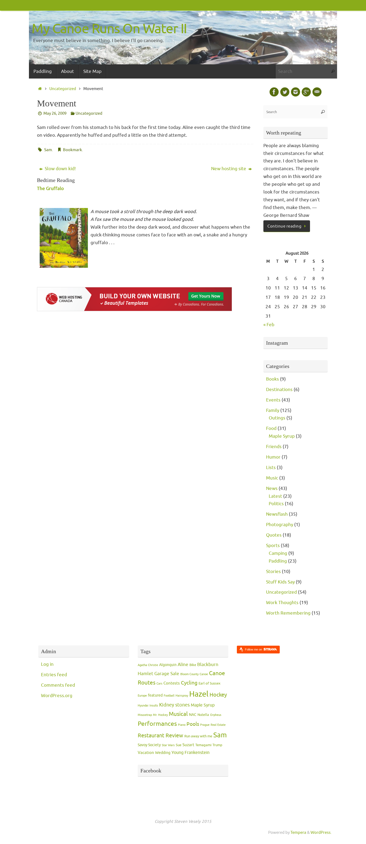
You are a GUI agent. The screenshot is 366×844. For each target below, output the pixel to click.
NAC (192, 714)
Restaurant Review (160, 735)
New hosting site (229, 169)
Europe (142, 695)
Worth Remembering (288, 613)
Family (272, 410)
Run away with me (198, 736)
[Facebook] (274, 91)
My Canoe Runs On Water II (109, 28)
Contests (171, 683)
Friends (274, 446)
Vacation (146, 752)
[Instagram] (295, 91)
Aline (183, 664)
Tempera (298, 832)
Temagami (203, 745)
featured (155, 695)
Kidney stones (174, 705)
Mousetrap (145, 715)
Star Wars (168, 745)
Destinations (279, 389)
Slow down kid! (60, 169)
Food (271, 428)
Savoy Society (149, 745)
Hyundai (143, 705)
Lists (271, 467)
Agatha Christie (148, 665)
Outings (277, 418)
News (272, 488)
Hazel (198, 694)
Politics (276, 504)
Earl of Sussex (210, 683)
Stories (273, 571)
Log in (47, 664)
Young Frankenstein (190, 752)
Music (272, 478)
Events (273, 400)
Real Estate (218, 725)
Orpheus (215, 715)
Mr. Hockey (160, 715)
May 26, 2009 (54, 113)
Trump (217, 745)
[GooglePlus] (306, 91)
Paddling (278, 561)
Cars (159, 683)
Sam (48, 150)
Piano (181, 725)
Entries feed (54, 675)
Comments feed (58, 685)
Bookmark (72, 150)
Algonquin (168, 665)
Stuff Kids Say (280, 582)
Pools (192, 724)
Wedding (162, 752)
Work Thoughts (282, 602)
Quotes (274, 535)
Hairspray (181, 695)
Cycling (189, 683)
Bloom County (189, 674)
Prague (205, 725)
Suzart (188, 745)
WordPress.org (56, 695)
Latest (275, 496)
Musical (178, 714)
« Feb (268, 325)
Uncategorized (62, 88)
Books (272, 379)
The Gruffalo (50, 188)
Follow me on (254, 649)
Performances (157, 724)
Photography (279, 524)
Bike (192, 665)
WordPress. (321, 832)
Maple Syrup (282, 436)
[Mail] (317, 91)
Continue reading (284, 226)
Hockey (218, 694)
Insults (154, 705)
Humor (273, 457)
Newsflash (277, 514)
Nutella (203, 715)
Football (169, 695)
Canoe (204, 674)
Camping (278, 553)
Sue (178, 745)
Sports (273, 545)
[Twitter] (284, 91)
